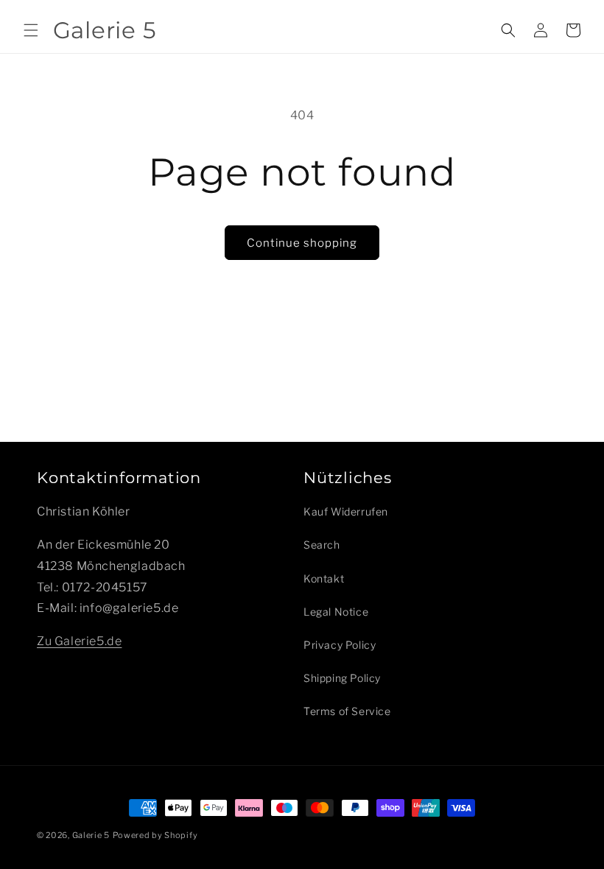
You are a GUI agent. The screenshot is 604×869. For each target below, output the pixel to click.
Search (321, 544)
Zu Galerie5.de (79, 641)
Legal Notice (335, 611)
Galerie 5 (91, 835)
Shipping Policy (342, 678)
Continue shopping (302, 243)
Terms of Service (347, 711)
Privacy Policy (339, 644)
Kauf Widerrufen (345, 511)
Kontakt (323, 578)
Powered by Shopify (155, 835)
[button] (31, 30)
